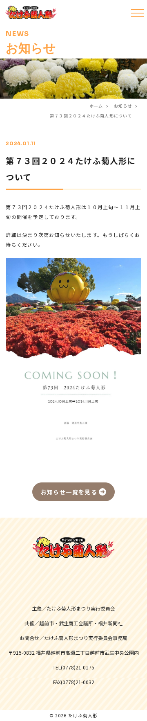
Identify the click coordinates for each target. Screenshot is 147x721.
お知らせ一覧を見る (69, 492)
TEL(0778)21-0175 (73, 667)
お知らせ (123, 106)
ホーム (96, 106)
